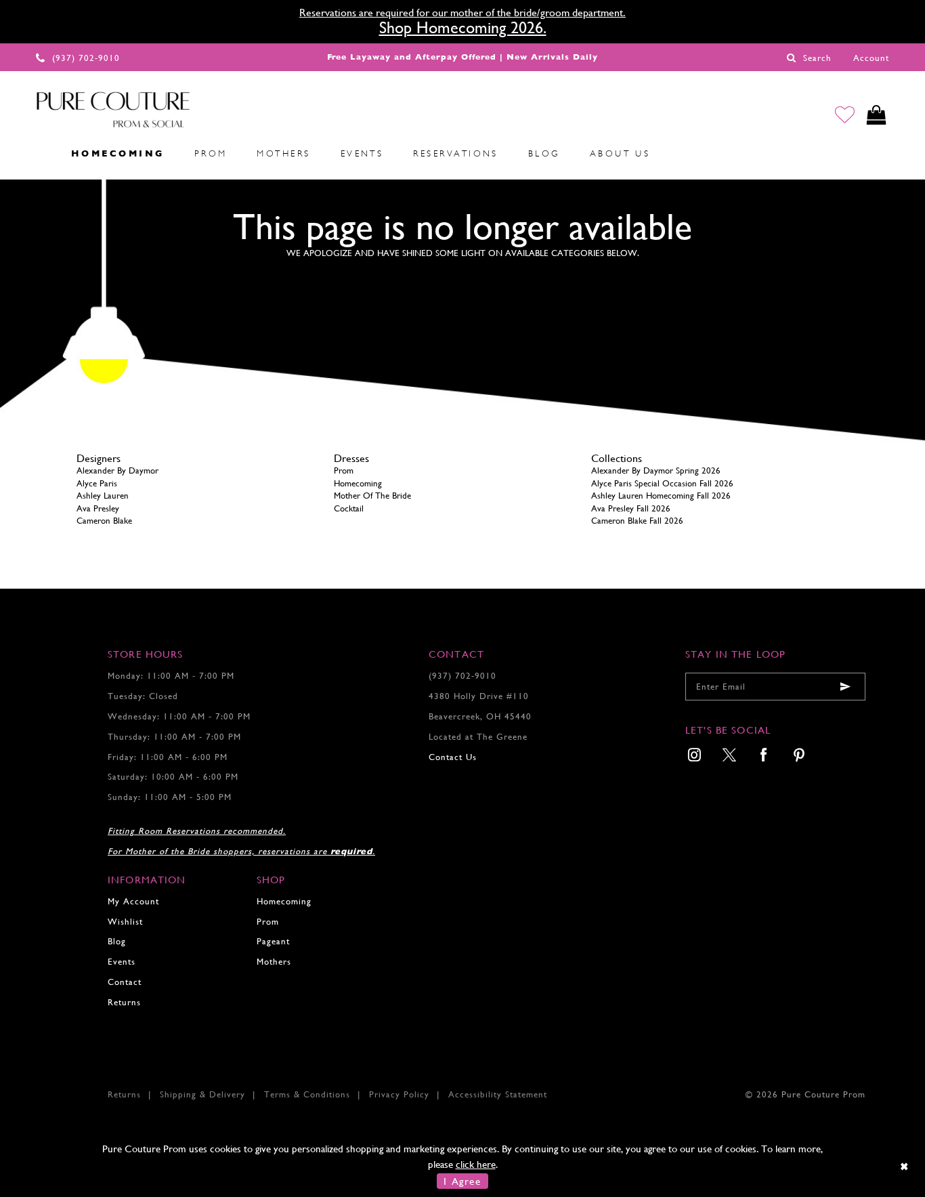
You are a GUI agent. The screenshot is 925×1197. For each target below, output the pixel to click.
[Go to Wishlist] (844, 114)
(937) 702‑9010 (462, 676)
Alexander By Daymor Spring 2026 (655, 470)
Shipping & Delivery (202, 1094)
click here (476, 1164)
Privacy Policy (399, 1094)
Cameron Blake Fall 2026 (637, 521)
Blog (117, 941)
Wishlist (125, 922)
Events (121, 962)
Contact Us (453, 757)
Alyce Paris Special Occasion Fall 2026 (662, 483)
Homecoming (358, 483)
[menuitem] (41, 153)
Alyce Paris (97, 483)
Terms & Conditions (307, 1094)
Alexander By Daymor (117, 470)
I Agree (462, 1181)
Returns (124, 1002)
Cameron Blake (104, 521)
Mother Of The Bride (372, 495)
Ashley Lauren (103, 495)
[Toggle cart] (876, 114)
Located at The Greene (478, 737)
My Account (133, 901)
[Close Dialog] (905, 1166)
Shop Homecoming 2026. (462, 27)
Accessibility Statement (497, 1094)
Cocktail (349, 508)
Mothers (274, 962)
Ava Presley (98, 508)
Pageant (273, 941)
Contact (125, 982)
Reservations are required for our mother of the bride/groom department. (462, 12)
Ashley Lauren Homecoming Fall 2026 (661, 495)
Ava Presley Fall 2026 (630, 508)
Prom (343, 470)
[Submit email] (845, 686)
